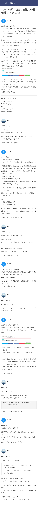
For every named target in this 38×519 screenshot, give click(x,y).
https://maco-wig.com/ (8, 277)
